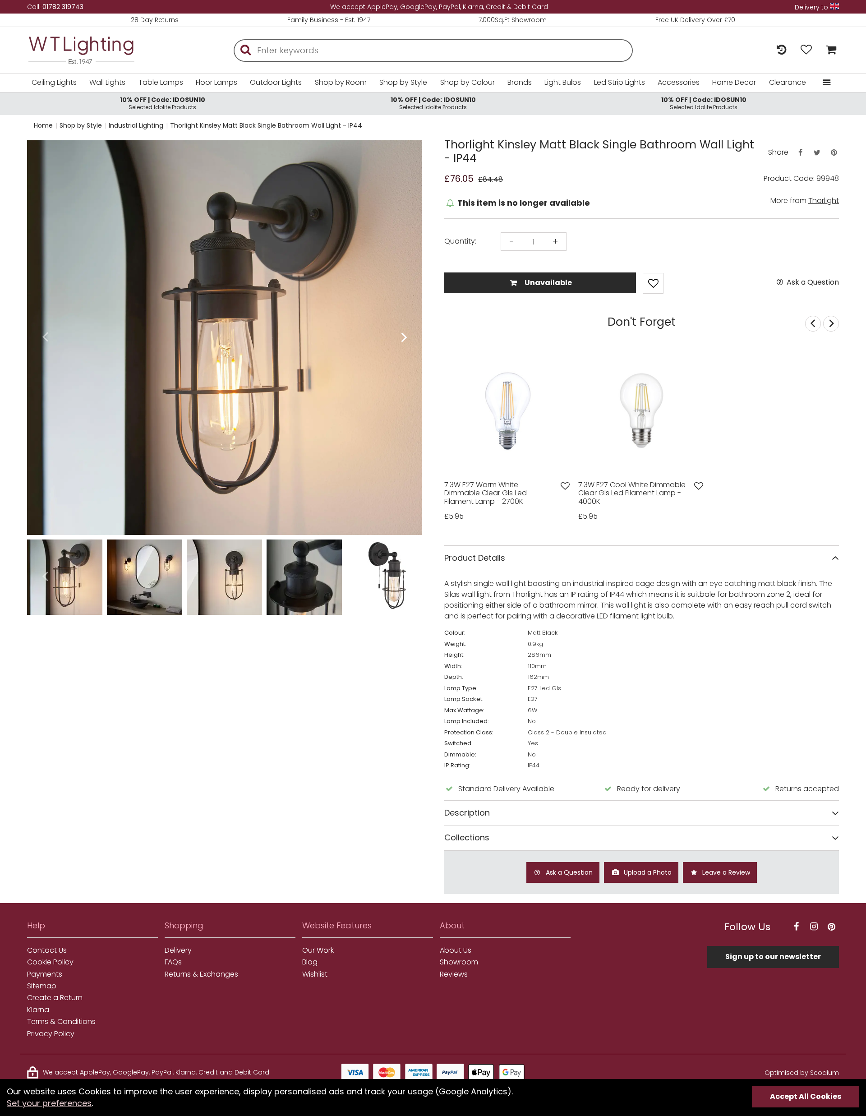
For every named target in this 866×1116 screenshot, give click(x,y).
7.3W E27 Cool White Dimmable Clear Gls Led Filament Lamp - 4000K (632, 493)
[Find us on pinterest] (831, 927)
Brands (519, 82)
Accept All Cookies (805, 1096)
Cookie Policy (50, 962)
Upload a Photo (647, 872)
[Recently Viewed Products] (781, 50)
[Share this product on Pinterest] (834, 152)
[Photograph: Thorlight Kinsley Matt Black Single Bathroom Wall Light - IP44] (224, 337)
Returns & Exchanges (201, 974)
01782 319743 (62, 6)
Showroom (459, 962)
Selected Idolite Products (162, 103)
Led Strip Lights (619, 82)
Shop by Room (341, 82)
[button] (45, 337)
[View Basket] (829, 50)
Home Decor (734, 82)
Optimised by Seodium (802, 1072)
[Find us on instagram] (813, 927)
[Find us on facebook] (796, 927)
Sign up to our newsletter (773, 956)
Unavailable (547, 282)
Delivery (178, 950)
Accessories (679, 82)
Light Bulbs (562, 82)
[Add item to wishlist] (653, 283)
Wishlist (314, 974)
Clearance (787, 82)
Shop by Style (403, 82)
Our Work (318, 950)
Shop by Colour (467, 82)
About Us (455, 950)
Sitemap (41, 986)
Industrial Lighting (136, 125)
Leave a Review (725, 872)
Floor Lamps (216, 82)
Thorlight (823, 200)
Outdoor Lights (276, 82)
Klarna (38, 1010)
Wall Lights (107, 82)
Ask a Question (812, 282)
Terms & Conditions (61, 1022)
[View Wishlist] (806, 50)
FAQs (173, 962)
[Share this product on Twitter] (817, 152)
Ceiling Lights (54, 82)
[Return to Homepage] (94, 50)
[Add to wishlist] (565, 486)
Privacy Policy (50, 1034)
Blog (310, 962)
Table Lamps (160, 82)
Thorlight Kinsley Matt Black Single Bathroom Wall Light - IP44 (266, 125)
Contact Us (47, 950)
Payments (44, 974)
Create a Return (55, 998)
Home (43, 125)
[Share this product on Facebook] (800, 152)
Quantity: (460, 241)
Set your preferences (49, 1103)
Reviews (454, 974)
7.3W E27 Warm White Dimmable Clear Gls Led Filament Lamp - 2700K (485, 493)
